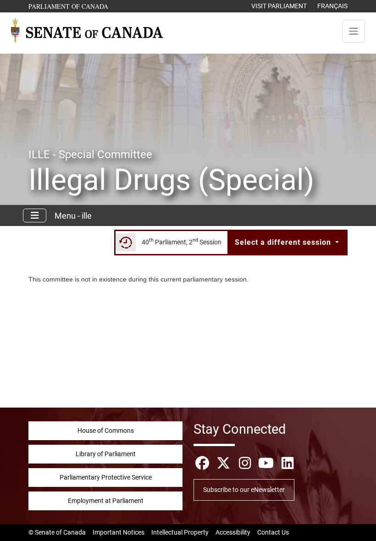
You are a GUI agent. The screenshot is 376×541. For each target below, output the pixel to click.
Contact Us (273, 532)
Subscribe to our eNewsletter (244, 489)
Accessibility (233, 532)
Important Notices (118, 532)
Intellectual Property (180, 532)
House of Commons (105, 430)
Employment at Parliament (106, 500)
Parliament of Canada (69, 6)
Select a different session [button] (284, 242)
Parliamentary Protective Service (106, 477)
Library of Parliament (106, 454)
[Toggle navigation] (353, 31)
